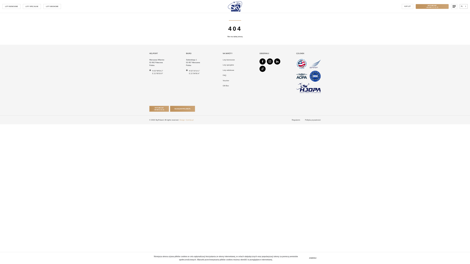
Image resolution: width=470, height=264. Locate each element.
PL (462, 6)
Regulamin (296, 120)
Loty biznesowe (11, 6)
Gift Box (226, 86)
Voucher (226, 81)
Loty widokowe (228, 70)
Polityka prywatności (313, 120)
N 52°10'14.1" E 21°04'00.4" (194, 72)
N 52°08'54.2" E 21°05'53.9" (157, 72)
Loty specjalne (31, 6)
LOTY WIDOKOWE (52, 6)
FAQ (224, 75)
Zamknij (312, 258)
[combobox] (464, 6)
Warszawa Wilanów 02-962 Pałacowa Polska (156, 62)
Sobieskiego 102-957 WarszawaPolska (193, 62)
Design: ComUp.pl (186, 120)
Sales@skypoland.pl (182, 109)
